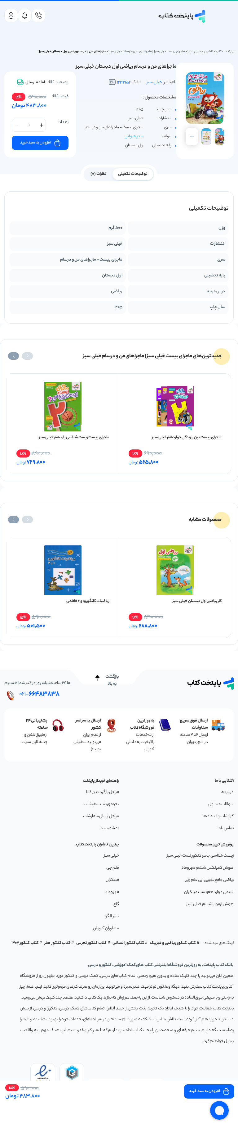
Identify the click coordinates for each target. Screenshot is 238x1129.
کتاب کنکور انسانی (128, 943)
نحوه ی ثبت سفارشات (101, 804)
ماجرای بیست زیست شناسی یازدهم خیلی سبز (74, 437)
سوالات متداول (221, 804)
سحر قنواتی (134, 136)
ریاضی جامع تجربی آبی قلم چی (209, 880)
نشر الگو (112, 916)
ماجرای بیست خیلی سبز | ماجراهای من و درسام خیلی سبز (147, 51)
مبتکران (112, 880)
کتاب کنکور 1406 (25, 943)
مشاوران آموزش (106, 928)
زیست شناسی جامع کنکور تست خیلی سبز (200, 855)
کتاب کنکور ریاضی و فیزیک (173, 943)
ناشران (208, 51)
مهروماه (112, 892)
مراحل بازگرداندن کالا (102, 792)
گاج (116, 904)
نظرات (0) (98, 174)
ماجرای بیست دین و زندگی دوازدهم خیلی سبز (187, 437)
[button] (27, 356)
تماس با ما (226, 828)
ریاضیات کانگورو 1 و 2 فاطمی (87, 601)
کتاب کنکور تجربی (91, 943)
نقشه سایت (109, 828)
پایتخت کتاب (225, 51)
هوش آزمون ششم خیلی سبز (210, 904)
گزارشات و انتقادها (218, 816)
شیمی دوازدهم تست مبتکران (209, 892)
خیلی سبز (194, 51)
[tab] (132, 174)
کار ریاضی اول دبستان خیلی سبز (197, 601)
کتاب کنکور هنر (57, 943)
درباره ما (227, 792)
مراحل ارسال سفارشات (101, 816)
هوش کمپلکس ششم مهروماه (208, 868)
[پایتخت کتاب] (182, 16)
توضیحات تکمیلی (133, 174)
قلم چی (112, 868)
